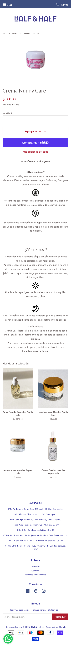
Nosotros (36, 566)
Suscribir (60, 616)
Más (9, 4)
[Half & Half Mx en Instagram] (43, 591)
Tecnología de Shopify (56, 626)
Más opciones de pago (35, 152)
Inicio (5, 33)
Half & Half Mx (37, 626)
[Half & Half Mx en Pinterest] (36, 591)
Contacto (35, 570)
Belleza (15, 33)
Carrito (64, 4)
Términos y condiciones (35, 574)
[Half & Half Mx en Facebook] (28, 591)
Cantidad (7, 113)
